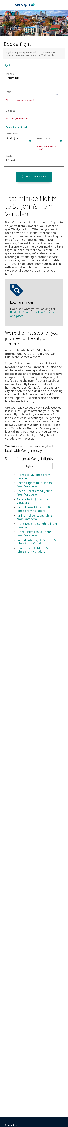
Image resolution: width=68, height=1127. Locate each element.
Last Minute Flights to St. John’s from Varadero (34, 509)
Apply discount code (17, 127)
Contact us (11, 1125)
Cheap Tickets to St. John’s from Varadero (34, 492)
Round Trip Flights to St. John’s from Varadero (33, 550)
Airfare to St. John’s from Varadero (33, 501)
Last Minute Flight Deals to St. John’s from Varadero (37, 541)
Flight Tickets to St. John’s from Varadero (34, 533)
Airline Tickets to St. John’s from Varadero (34, 517)
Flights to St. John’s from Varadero (33, 476)
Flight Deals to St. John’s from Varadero (37, 525)
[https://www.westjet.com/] (25, 7)
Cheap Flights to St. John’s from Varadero (34, 484)
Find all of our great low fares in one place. (32, 314)
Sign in (7, 65)
